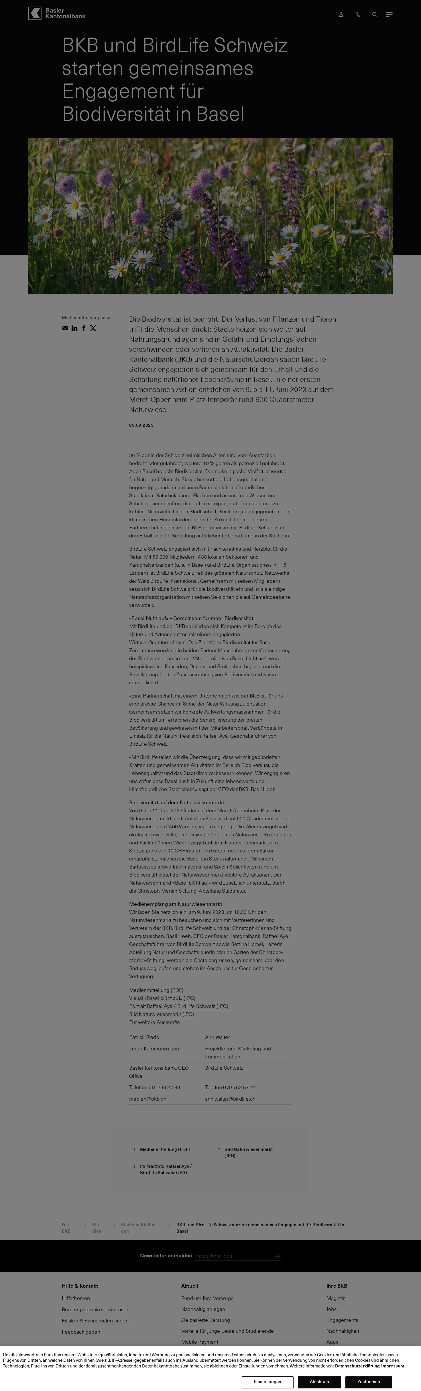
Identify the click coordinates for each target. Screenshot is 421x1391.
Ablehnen (319, 1381)
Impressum (392, 1366)
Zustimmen (368, 1381)
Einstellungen (268, 1381)
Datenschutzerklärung (357, 1366)
